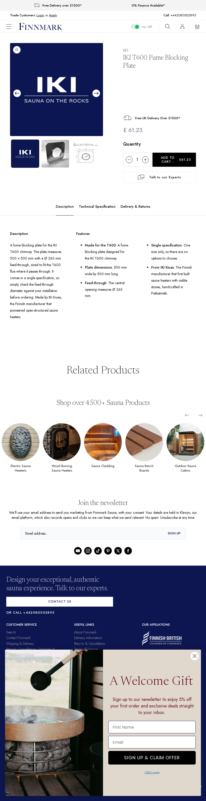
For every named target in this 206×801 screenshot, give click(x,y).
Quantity (132, 144)
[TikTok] (98, 555)
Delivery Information (88, 642)
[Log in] (182, 26)
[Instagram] (88, 555)
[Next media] (96, 93)
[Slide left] (186, 415)
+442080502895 (184, 15)
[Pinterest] (108, 555)
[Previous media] (17, 93)
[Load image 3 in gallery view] (85, 153)
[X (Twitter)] (118, 555)
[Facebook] (128, 555)
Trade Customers (22, 15)
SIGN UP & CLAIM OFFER (152, 756)
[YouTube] (78, 555)
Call (169, 15)
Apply (53, 15)
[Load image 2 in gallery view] (55, 153)
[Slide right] (200, 415)
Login (40, 15)
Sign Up (174, 538)
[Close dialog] (194, 656)
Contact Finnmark (18, 642)
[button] (12, 26)
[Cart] (197, 26)
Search (11, 637)
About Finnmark (85, 637)
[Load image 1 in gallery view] (25, 153)
